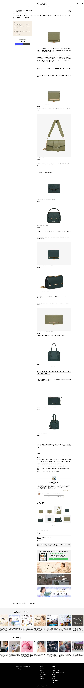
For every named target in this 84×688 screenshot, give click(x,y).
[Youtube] (67, 490)
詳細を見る (39, 106)
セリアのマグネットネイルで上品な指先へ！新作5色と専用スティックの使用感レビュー (65, 655)
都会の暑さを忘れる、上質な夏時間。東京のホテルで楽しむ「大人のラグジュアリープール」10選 (40, 629)
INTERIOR (2, 653)
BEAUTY (34, 6)
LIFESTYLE (40, 6)
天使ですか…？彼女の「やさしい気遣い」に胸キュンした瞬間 (28, 655)
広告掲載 (53, 676)
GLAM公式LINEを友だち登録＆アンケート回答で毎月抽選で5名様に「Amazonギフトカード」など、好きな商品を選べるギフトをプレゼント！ (65, 630)
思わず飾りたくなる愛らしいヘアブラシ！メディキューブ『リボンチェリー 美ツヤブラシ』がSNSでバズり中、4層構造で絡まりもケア (15, 656)
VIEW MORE (54, 525)
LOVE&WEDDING (54, 653)
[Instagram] (63, 490)
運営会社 (53, 666)
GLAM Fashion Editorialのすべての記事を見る (54, 496)
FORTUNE (59, 6)
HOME (14, 13)
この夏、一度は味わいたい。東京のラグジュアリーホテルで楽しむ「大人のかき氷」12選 (53, 629)
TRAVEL (54, 6)
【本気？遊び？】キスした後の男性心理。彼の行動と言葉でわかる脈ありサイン (53, 655)
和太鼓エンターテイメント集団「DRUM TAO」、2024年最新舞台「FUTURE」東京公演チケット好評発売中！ (40, 656)
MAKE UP (64, 653)
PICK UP (24, 6)
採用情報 (53, 678)
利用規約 (53, 674)
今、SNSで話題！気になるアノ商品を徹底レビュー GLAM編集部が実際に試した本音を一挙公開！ (15, 629)
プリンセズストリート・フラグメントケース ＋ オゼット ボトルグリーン (22, 34)
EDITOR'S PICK (15, 653)
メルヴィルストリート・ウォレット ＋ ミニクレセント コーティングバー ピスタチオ (22, 25)
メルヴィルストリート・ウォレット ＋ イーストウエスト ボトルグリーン (22, 29)
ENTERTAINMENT (47, 6)
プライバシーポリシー (55, 670)
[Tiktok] (69, 490)
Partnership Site (55, 680)
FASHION (29, 6)
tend (53, 682)
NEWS (21, 13)
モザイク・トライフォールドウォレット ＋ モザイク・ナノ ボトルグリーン (22, 27)
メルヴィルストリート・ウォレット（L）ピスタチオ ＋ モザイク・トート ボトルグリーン (22, 32)
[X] (65, 490)
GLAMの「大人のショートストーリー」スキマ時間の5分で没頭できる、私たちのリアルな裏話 (27, 629)
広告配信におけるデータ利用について (58, 672)
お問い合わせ (54, 668)
